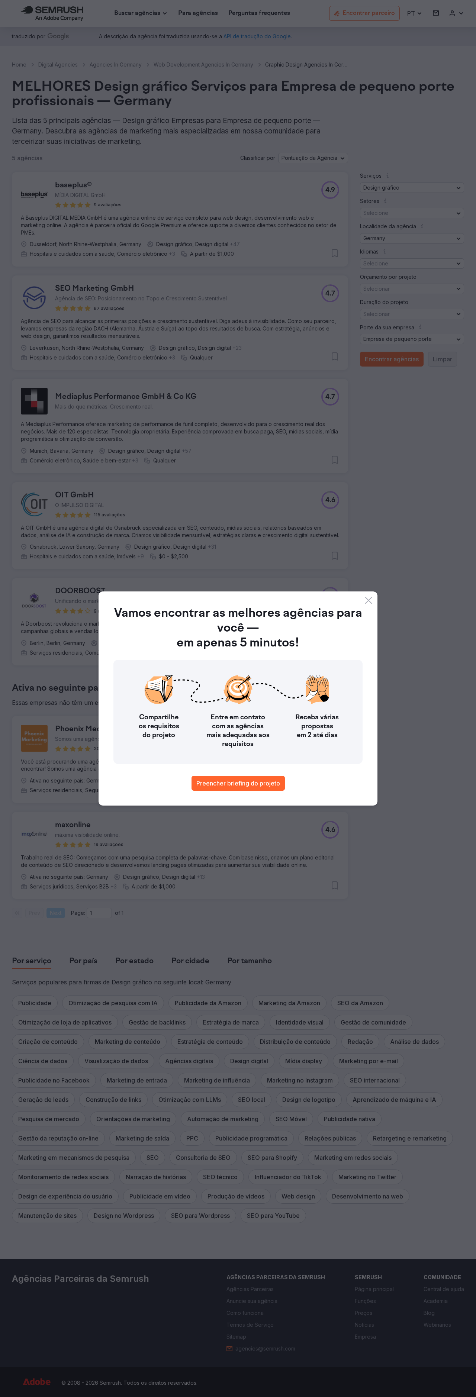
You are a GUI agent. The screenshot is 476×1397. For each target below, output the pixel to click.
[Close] (368, 600)
